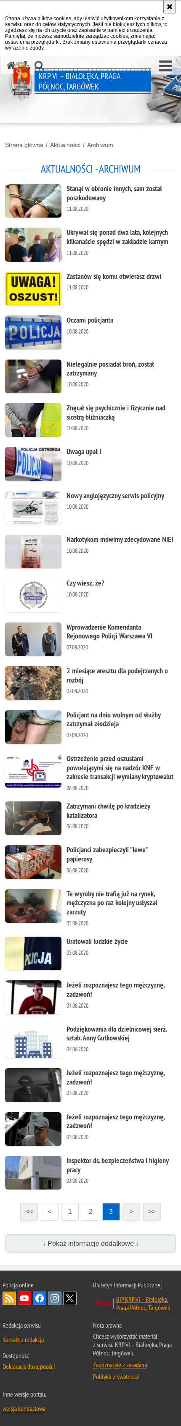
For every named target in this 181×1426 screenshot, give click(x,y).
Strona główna (24, 145)
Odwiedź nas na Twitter (70, 1298)
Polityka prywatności (116, 1376)
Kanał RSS (9, 1298)
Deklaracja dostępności (29, 1366)
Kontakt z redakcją (23, 1339)
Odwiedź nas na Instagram (54, 1298)
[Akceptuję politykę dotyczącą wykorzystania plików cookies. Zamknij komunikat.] (169, 6)
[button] (165, 66)
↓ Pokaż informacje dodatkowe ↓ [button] (91, 1243)
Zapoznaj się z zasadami (120, 1364)
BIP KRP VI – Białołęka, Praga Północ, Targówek (143, 1303)
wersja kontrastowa (24, 1408)
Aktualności (65, 145)
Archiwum (100, 145)
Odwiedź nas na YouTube (24, 1298)
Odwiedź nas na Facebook (39, 1298)
